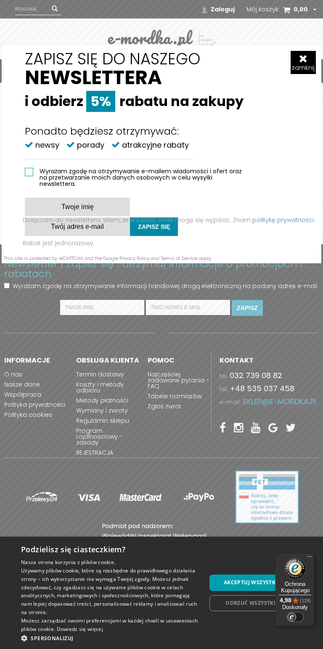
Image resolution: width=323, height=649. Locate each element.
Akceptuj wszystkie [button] (252, 582)
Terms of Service (179, 258)
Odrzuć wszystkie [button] (251, 603)
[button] (111, 638)
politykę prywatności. (283, 220)
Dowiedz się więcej (80, 629)
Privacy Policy (134, 258)
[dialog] (161, 593)
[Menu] (309, 559)
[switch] (295, 617)
